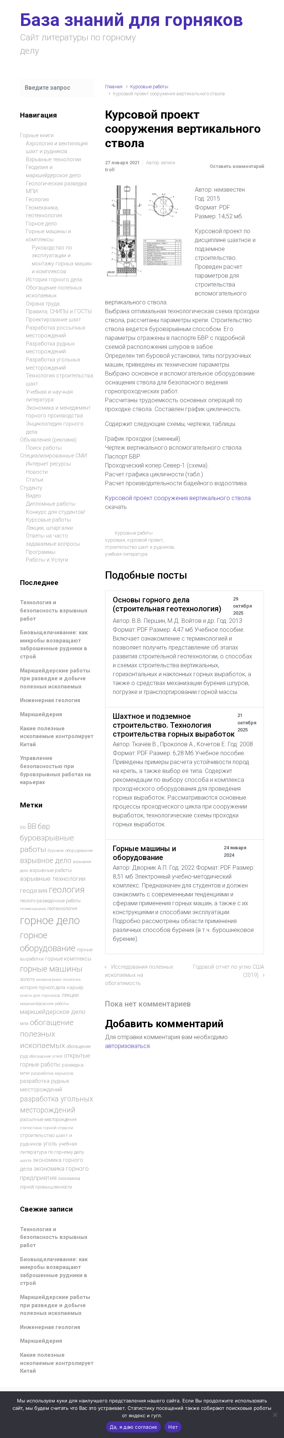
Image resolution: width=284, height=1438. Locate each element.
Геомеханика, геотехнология (44, 212)
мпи (24, 1023)
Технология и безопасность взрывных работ (53, 610)
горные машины (51, 968)
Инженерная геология (50, 700)
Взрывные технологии (53, 159)
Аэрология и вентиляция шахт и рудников (57, 148)
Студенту (31, 488)
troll (110, 169)
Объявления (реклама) (48, 440)
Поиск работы (44, 448)
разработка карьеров (52, 1073)
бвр (44, 826)
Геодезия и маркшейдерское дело (53, 171)
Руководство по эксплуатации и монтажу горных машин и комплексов (62, 260)
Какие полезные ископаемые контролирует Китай (57, 736)
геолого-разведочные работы (50, 900)
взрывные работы (51, 870)
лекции (70, 995)
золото (27, 979)
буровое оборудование (70, 850)
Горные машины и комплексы (48, 235)
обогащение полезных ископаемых (47, 1034)
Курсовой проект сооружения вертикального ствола (178, 498)
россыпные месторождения (48, 1119)
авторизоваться (127, 1045)
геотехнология (62, 908)
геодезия (33, 890)
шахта (25, 1160)
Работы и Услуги (47, 560)
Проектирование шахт (53, 320)
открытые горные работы (55, 1060)
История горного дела (54, 280)
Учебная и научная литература (49, 396)
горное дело (50, 920)
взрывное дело (45, 860)
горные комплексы (68, 959)
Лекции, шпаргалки (49, 528)
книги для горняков (40, 995)
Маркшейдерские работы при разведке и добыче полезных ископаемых (55, 679)
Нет (173, 1427)
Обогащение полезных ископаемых (54, 292)
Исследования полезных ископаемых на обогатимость (139, 975)
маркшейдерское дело (52, 1011)
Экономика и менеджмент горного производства (58, 412)
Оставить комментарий (237, 166)
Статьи (34, 480)
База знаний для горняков (131, 19)
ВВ (23, 827)
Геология (37, 199)
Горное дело (41, 224)
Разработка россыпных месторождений (55, 332)
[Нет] (274, 1414)
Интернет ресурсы (48, 464)
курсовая (115, 540)
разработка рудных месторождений (44, 1085)
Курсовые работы (149, 86)
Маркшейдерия (41, 714)
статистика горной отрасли (46, 1127)
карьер (75, 987)
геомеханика (33, 908)
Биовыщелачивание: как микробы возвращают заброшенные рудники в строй (54, 644)
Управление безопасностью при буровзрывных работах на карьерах (55, 770)
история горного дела (42, 987)
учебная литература (126, 554)
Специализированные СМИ (53, 456)
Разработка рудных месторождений (50, 348)
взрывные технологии (52, 878)
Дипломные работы (50, 504)
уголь (50, 1143)
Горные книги (37, 135)
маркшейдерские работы (44, 1003)
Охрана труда (43, 304)
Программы (40, 552)
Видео (33, 496)
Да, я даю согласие (134, 1427)
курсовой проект (145, 540)
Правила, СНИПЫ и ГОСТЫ (59, 311)
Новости (37, 472)
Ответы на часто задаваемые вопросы (53, 540)
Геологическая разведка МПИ (56, 188)
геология (67, 890)
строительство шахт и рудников (139, 547)
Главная (113, 86)
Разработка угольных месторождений (53, 364)
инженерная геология (58, 979)
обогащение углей (45, 1056)
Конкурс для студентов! (55, 512)
